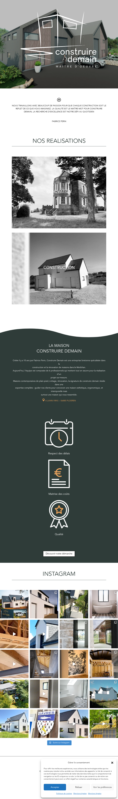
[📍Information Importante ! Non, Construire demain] (44, 694)
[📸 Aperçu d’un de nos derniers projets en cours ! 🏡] (14, 604)
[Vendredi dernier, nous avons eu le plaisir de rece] (14, 694)
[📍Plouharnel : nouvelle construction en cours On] (44, 664)
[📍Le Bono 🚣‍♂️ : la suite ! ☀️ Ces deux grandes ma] (74, 604)
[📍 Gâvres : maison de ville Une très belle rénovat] (14, 664)
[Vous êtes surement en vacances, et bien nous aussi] (74, 664)
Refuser (78, 787)
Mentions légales (80, 794)
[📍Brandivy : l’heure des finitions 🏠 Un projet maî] (44, 604)
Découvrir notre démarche (59, 553)
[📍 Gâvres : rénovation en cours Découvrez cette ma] (44, 724)
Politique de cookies (64, 794)
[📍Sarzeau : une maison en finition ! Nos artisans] (44, 634)
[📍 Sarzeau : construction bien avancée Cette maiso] (14, 724)
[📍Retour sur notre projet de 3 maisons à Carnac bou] (74, 634)
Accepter (55, 787)
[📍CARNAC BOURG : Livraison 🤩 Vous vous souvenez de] (74, 694)
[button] (112, 762)
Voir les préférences (102, 787)
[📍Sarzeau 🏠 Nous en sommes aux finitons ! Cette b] (74, 724)
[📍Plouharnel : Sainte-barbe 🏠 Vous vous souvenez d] (14, 634)
